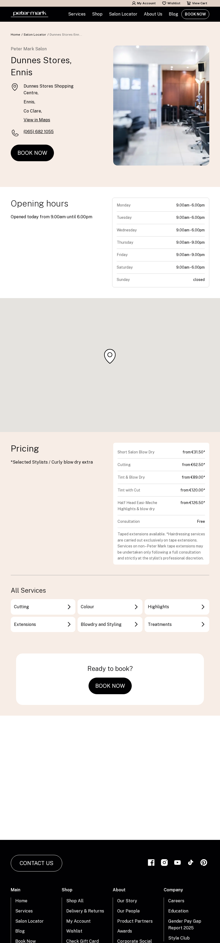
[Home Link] (29, 14)
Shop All (74, 900)
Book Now (195, 14)
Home (15, 34)
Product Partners (135, 921)
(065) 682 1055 (39, 131)
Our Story (127, 900)
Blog (173, 14)
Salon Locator (123, 14)
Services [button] (77, 14)
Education (178, 911)
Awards (124, 931)
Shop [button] (97, 14)
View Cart (199, 3)
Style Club (179, 938)
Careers (176, 900)
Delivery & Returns (85, 911)
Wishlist (173, 3)
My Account (146, 3)
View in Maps (37, 119)
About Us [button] (153, 14)
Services (24, 911)
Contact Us (36, 863)
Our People (128, 911)
